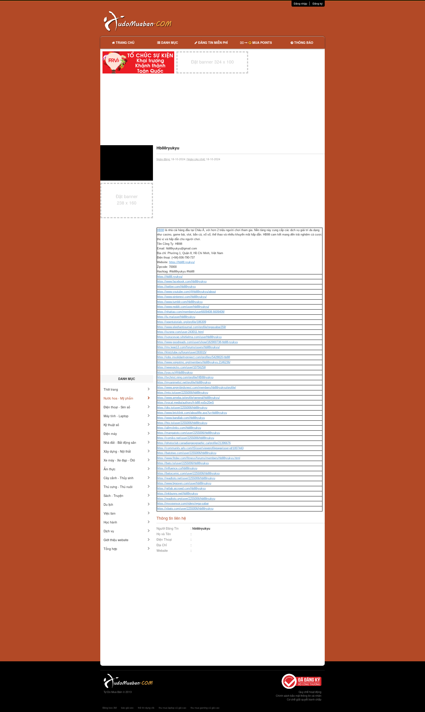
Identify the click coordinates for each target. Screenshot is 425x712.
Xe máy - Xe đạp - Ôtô (119, 460)
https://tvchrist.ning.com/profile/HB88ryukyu (185, 377)
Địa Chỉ (161, 545)
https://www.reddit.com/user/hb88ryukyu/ (183, 306)
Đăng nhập (300, 3)
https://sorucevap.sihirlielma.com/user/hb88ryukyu (189, 337)
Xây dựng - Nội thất (117, 451)
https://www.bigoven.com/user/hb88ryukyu (184, 483)
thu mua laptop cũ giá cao (172, 707)
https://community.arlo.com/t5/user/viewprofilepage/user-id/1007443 (200, 448)
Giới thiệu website (116, 540)
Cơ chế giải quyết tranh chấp (304, 699)
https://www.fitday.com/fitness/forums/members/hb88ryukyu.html (198, 458)
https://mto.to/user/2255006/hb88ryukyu (182, 392)
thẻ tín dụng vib (146, 707)
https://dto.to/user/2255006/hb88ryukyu (182, 407)
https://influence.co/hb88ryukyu (177, 468)
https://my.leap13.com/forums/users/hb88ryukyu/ (188, 347)
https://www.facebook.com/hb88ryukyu (182, 281)
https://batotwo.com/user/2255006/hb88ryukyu (186, 453)
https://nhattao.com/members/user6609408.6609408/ (191, 311)
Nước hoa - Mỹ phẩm (118, 398)
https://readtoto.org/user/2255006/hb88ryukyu (186, 498)
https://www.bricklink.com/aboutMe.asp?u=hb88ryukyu (192, 412)
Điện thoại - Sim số (117, 407)
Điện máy (110, 433)
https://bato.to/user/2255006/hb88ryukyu (183, 463)
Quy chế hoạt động (310, 692)
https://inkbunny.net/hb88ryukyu (177, 493)
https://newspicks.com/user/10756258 (181, 367)
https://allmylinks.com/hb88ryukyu (179, 427)
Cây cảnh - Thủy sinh (118, 478)
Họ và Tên (163, 534)
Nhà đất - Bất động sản (120, 442)
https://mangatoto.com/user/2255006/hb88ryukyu (188, 432)
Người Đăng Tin (167, 528)
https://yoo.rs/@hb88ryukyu (175, 372)
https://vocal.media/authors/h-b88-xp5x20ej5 (185, 402)
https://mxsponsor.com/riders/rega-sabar (183, 503)
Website (162, 550)
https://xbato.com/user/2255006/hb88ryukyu (185, 508)
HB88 (160, 230)
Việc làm (110, 513)
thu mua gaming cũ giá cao (205, 707)
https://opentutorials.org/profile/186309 (181, 322)
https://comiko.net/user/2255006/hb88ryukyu (185, 438)
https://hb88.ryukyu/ (182, 262)
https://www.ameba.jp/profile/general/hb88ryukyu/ (188, 397)
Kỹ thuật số (111, 425)
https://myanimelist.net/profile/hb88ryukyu (184, 382)
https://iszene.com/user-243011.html (180, 332)
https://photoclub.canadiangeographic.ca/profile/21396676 (194, 443)
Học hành (110, 522)
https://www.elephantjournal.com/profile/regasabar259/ (191, 327)
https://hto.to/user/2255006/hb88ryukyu (182, 422)
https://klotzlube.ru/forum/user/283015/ (182, 352)
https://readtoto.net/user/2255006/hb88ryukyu (186, 478)
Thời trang (111, 389)
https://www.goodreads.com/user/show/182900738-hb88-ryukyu (197, 342)
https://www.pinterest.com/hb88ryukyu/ (182, 296)
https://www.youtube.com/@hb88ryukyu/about (186, 291)
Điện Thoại (164, 539)
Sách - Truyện (113, 495)
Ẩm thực (109, 469)
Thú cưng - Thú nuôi (118, 486)
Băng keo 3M (109, 707)
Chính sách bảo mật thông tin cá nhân (298, 695)
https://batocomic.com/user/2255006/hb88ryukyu (188, 473)
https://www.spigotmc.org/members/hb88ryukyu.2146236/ (193, 362)
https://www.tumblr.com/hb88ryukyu (180, 301)
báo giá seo (127, 707)
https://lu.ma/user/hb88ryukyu (176, 316)
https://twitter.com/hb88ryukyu (176, 286)
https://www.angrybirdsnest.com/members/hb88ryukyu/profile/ (196, 387)
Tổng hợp (110, 548)
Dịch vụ (109, 531)
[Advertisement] (259, 21)
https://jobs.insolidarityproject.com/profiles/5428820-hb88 (193, 357)
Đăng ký (318, 3)
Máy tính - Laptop (116, 416)
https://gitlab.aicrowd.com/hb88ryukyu (181, 488)
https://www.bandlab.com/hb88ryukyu (181, 417)
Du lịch (108, 504)
